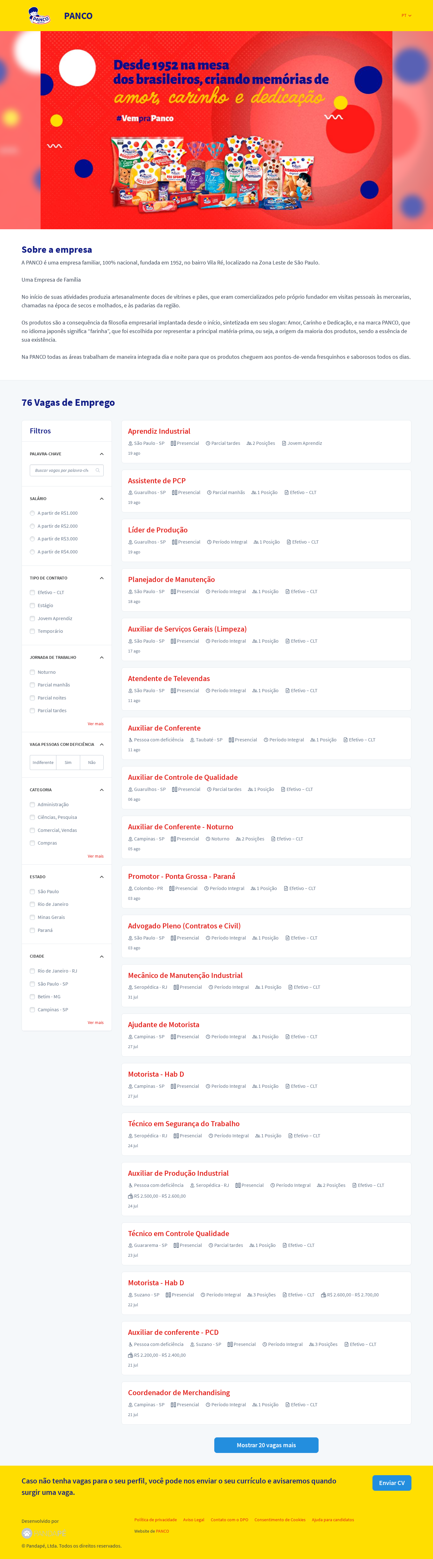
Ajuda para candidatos (333, 1519)
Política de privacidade (155, 1519)
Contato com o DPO (229, 1519)
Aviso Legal (193, 1519)
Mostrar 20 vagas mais (266, 1445)
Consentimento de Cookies (280, 1519)
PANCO (162, 1531)
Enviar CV (392, 1483)
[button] (406, 15)
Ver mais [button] (96, 723)
